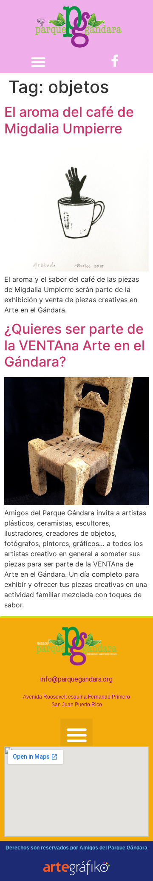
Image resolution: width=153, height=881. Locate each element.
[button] (38, 61)
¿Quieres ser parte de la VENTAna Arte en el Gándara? (74, 345)
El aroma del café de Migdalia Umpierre (69, 120)
